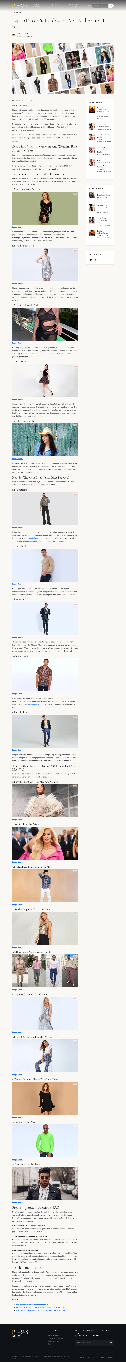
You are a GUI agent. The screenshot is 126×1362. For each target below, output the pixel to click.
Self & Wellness (36, 5)
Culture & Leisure (54, 5)
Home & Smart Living (74, 5)
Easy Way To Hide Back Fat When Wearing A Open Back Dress (40, 1307)
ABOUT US (81, 1357)
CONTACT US (93, 1357)
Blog (90, 5)
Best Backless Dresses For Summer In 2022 (33, 1305)
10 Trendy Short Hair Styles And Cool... (102, 220)
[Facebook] (91, 260)
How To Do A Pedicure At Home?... (104, 125)
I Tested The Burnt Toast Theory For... (103, 194)
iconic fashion (34, 538)
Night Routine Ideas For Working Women (103, 207)
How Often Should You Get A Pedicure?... (103, 137)
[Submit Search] (111, 6)
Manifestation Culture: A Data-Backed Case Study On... (103, 110)
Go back (18, 12)
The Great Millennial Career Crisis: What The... (103, 233)
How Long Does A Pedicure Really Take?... (103, 150)
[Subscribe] (110, 1342)
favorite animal (33, 704)
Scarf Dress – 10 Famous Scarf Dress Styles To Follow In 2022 (40, 1310)
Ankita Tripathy (22, 33)
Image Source (17, 227)
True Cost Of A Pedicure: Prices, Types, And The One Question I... (103, 164)
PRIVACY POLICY (107, 1357)
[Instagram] (95, 260)
